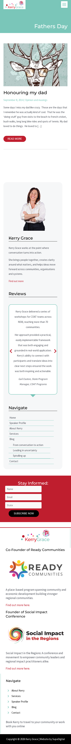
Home (12, 417)
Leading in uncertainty (25, 450)
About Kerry (15, 428)
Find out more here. (18, 605)
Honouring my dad (25, 92)
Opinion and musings (36, 100)
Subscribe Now (24, 513)
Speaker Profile (17, 423)
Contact (13, 461)
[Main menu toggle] (64, 4)
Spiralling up (19, 455)
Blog (11, 439)
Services (14, 433)
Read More (14, 138)
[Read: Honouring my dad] (35, 64)
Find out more (16, 281)
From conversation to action (28, 445)
